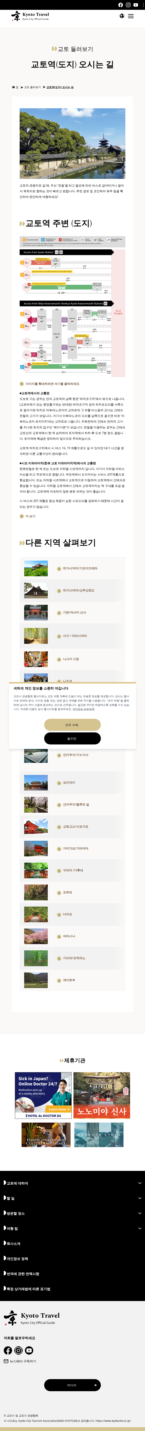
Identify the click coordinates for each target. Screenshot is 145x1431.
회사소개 (13, 1243)
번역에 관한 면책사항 (23, 1273)
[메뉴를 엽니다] (131, 16)
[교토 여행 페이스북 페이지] (120, 5)
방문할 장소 (16, 1213)
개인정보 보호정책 (83, 709)
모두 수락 (71, 725)
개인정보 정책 (17, 1258)
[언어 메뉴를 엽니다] (122, 16)
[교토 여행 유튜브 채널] (135, 5)
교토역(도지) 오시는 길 (60, 87)
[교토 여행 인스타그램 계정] (128, 5)
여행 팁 (12, 1228)
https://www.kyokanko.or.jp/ (113, 1421)
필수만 (71, 738)
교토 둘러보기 (32, 87)
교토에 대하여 (17, 1183)
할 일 (11, 1198)
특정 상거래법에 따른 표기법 (28, 1289)
